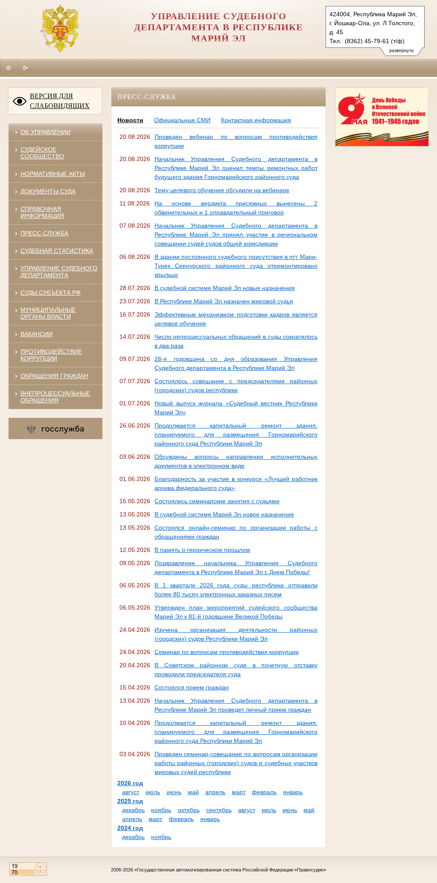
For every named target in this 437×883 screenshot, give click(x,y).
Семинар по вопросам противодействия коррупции (226, 651)
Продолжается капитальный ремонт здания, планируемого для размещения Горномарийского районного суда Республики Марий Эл (236, 434)
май (193, 792)
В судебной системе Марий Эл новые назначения (224, 288)
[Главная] (8, 67)
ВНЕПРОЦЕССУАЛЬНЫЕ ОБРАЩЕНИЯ (55, 397)
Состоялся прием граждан (191, 687)
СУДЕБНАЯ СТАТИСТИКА (56, 250)
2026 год (130, 783)
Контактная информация (256, 120)
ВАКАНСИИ (36, 334)
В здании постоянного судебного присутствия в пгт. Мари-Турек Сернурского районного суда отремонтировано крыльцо (236, 265)
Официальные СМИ (182, 120)
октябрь (189, 810)
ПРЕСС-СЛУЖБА (44, 233)
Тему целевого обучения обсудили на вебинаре (221, 190)
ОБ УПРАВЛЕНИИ (45, 132)
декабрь (133, 810)
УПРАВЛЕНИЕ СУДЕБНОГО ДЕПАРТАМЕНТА (58, 272)
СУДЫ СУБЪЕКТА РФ (50, 292)
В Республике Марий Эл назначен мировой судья (223, 301)
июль (153, 792)
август (130, 792)
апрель (215, 792)
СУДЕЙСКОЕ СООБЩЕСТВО (42, 153)
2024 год (130, 827)
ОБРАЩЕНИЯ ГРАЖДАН (54, 376)
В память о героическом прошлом (202, 549)
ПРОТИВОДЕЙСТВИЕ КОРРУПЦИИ (51, 355)
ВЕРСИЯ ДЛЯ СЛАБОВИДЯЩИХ (60, 100)
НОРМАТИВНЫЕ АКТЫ (52, 173)
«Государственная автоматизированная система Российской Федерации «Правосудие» (230, 869)
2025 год (130, 801)
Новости (130, 120)
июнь (174, 792)
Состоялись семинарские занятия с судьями (217, 501)
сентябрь (219, 810)
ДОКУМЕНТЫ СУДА (48, 191)
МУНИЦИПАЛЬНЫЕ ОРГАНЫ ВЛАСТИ (48, 313)
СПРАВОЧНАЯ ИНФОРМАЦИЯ (42, 212)
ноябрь (161, 810)
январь (293, 792)
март (238, 792)
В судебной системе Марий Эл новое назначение (224, 514)
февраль (264, 792)
